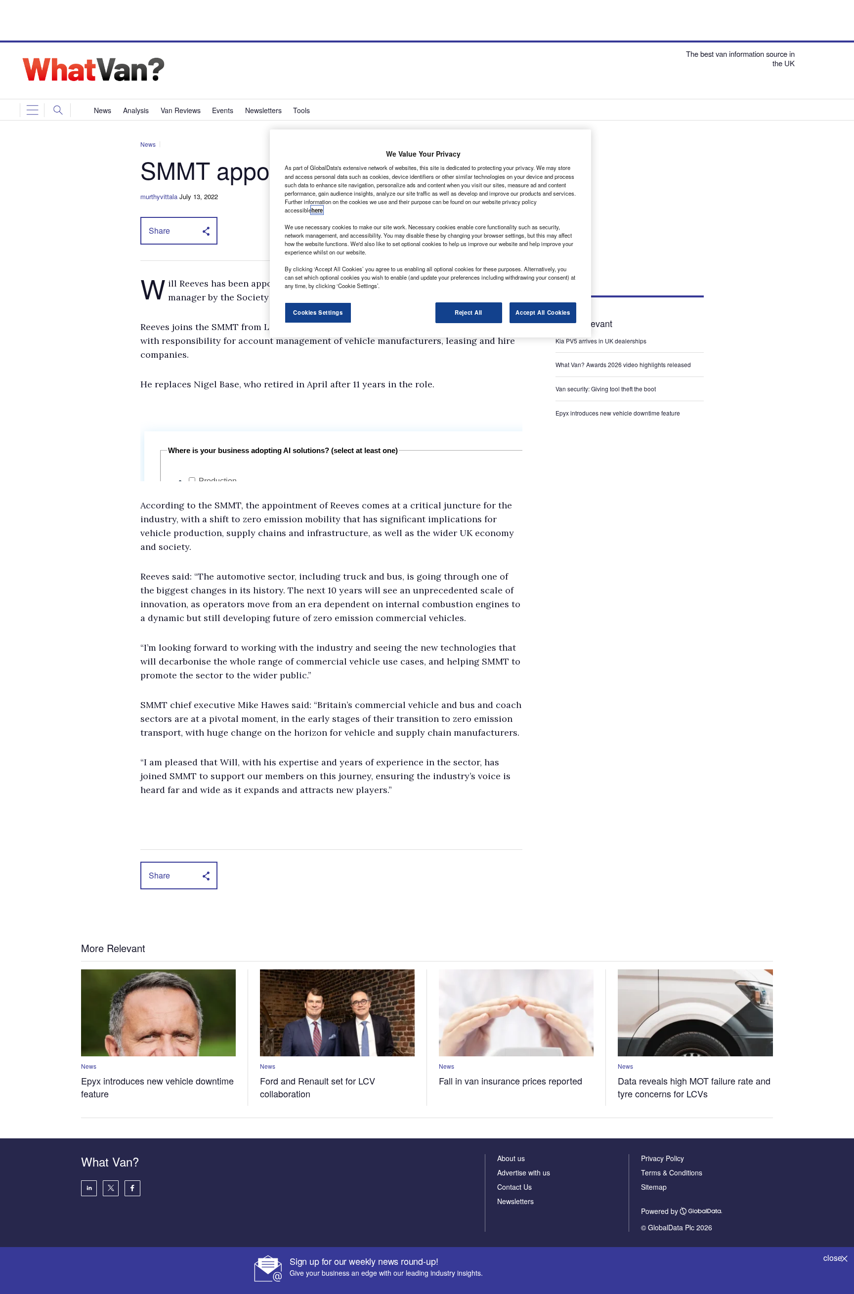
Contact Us (514, 1187)
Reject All (468, 312)
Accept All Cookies (542, 312)
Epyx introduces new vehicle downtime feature (617, 413)
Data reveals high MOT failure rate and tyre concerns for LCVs (694, 1087)
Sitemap (654, 1187)
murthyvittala (158, 196)
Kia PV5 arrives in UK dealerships (601, 340)
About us (511, 1158)
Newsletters (515, 1201)
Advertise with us (523, 1172)
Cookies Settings (317, 312)
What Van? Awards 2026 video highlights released (623, 364)
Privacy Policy (662, 1158)
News (148, 144)
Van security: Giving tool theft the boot (605, 388)
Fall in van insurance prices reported (510, 1080)
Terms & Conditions (671, 1172)
